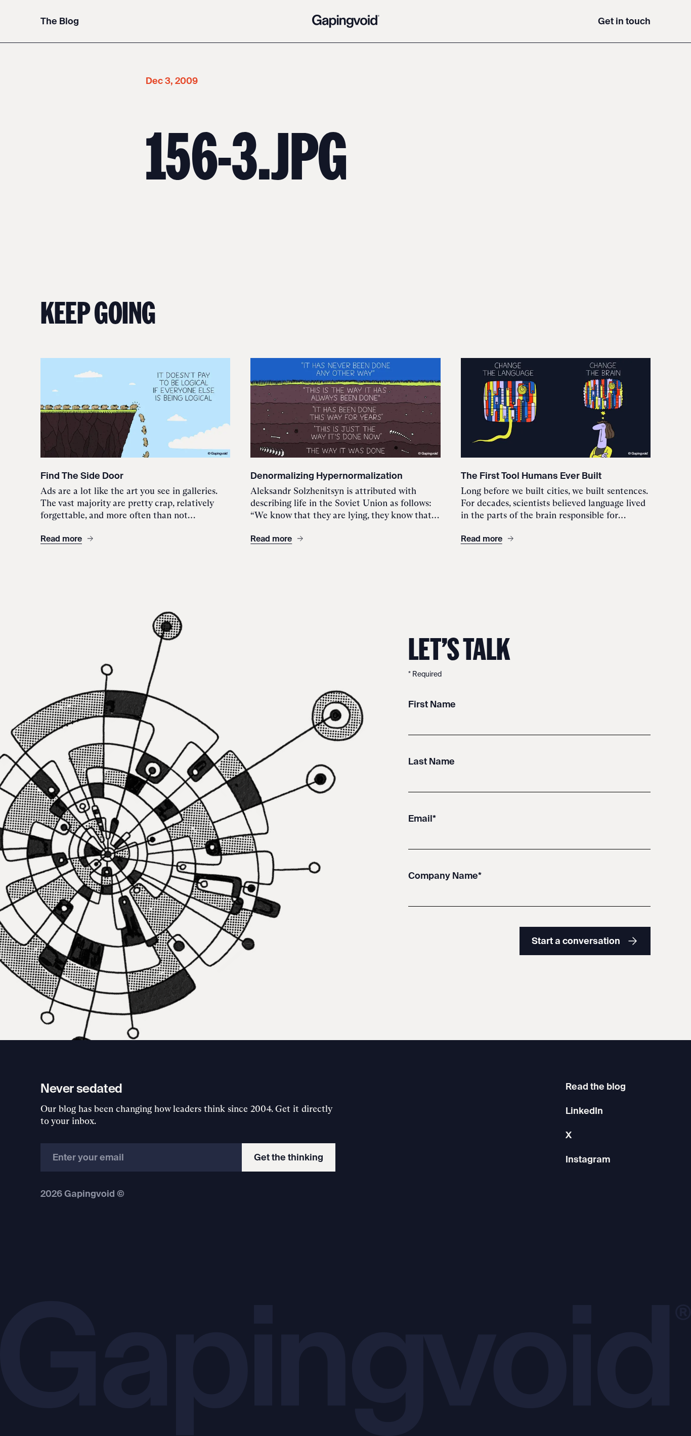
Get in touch (624, 21)
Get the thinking (288, 1157)
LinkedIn (584, 1110)
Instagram (588, 1159)
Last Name (431, 761)
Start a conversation (576, 940)
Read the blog (596, 1086)
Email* (422, 818)
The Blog (59, 21)
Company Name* (445, 875)
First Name (432, 704)
